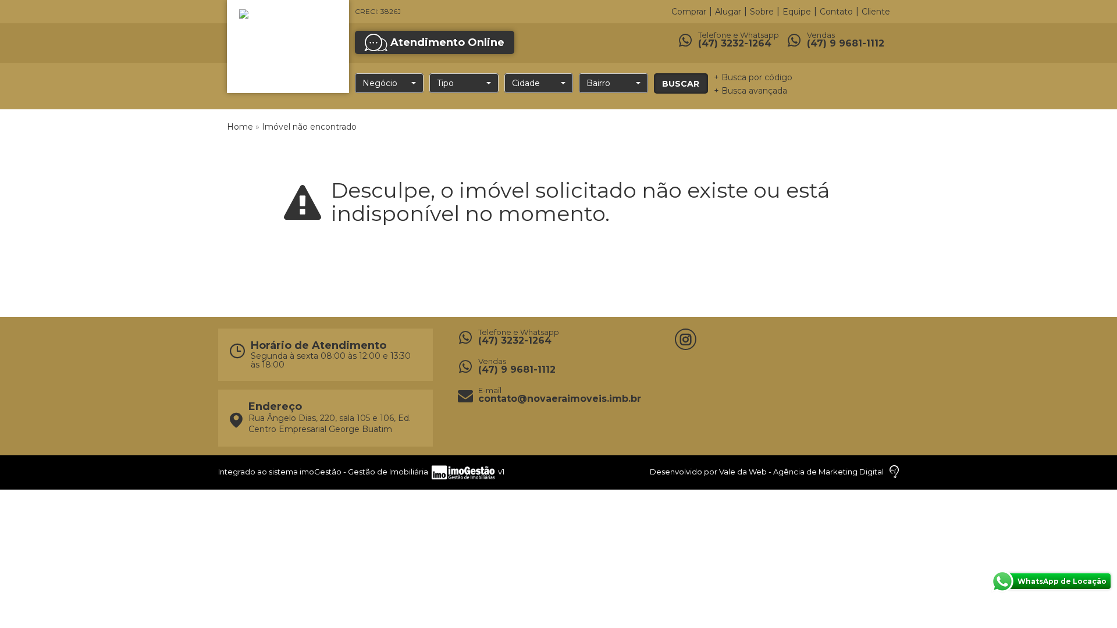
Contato (836, 11)
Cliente (876, 11)
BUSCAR (680, 83)
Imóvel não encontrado (309, 127)
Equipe (796, 11)
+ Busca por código (753, 77)
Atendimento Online (447, 42)
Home (240, 127)
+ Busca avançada (750, 90)
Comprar (688, 11)
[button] (389, 83)
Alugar (728, 11)
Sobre (762, 11)
